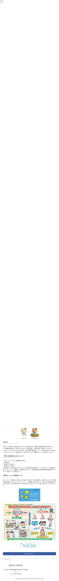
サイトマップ (7, 559)
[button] (29, 553)
